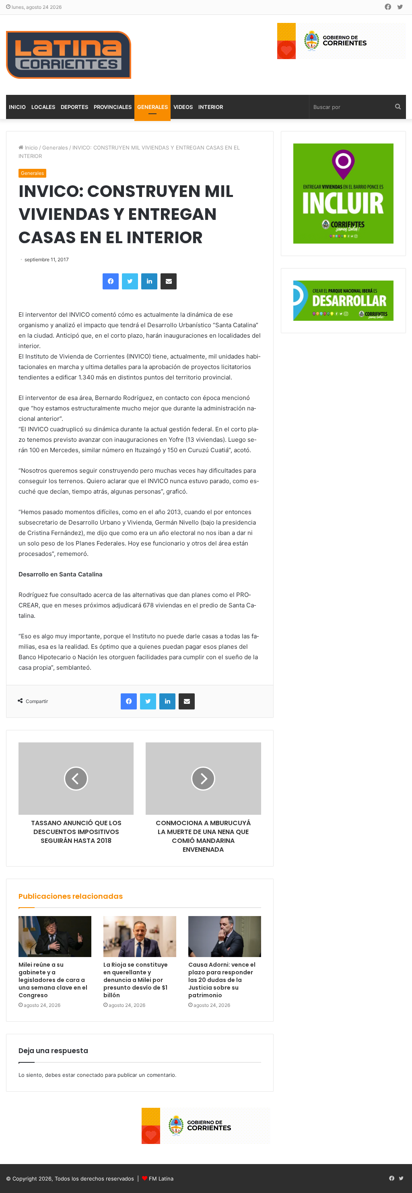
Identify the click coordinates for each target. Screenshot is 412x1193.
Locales (43, 107)
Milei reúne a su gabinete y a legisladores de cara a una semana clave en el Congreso (53, 980)
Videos (183, 107)
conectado (90, 1075)
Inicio (17, 107)
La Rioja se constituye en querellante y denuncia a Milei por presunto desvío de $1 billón (135, 980)
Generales (152, 107)
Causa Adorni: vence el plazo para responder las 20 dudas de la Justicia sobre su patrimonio (221, 980)
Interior (210, 107)
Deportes (74, 107)
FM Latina (161, 1178)
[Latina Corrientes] (68, 55)
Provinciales (113, 107)
